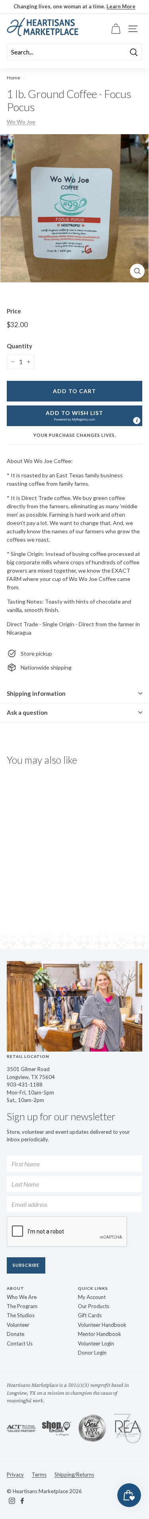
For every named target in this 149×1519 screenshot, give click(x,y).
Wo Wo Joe (21, 121)
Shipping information (36, 693)
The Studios (21, 1315)
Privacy (15, 1474)
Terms (39, 1474)
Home (13, 78)
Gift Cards (90, 1315)
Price (14, 311)
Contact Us (20, 1343)
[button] (74, 415)
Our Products (93, 1306)
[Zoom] (137, 271)
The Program (22, 1306)
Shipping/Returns (74, 1474)
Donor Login (92, 1352)
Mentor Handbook (99, 1334)
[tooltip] (136, 420)
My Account (92, 1297)
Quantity (19, 345)
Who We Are (22, 1297)
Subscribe (26, 1265)
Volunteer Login (96, 1343)
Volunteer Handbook (102, 1325)
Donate (15, 1334)
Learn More (120, 6)
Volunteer (18, 1325)
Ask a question (27, 712)
